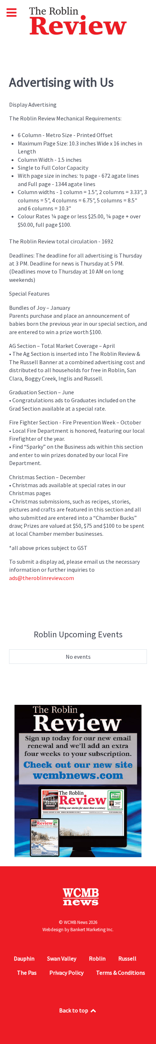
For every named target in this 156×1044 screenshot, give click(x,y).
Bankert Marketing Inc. (92, 929)
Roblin (97, 958)
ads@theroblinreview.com (41, 577)
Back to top (74, 1010)
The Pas (27, 972)
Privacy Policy (66, 972)
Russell (127, 958)
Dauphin (24, 958)
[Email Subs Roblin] (78, 780)
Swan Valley (61, 958)
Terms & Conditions (120, 972)
